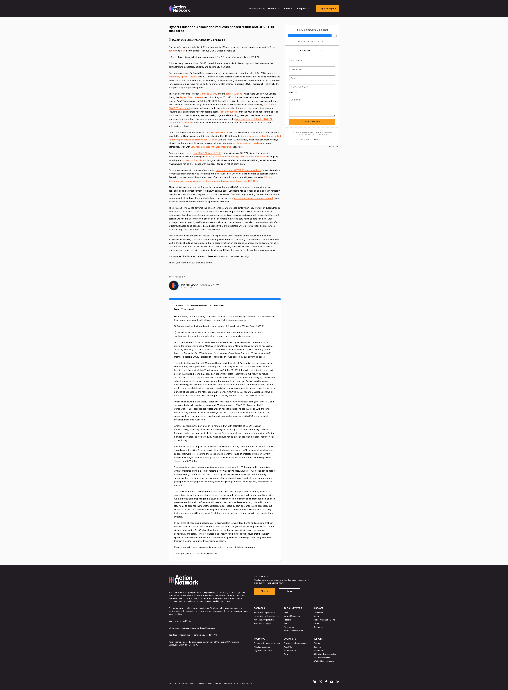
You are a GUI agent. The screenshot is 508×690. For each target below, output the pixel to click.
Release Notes (290, 650)
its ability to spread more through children (227, 156)
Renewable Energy (205, 683)
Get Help (317, 647)
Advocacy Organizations (264, 620)
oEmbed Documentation (324, 661)
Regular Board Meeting (191, 97)
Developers (319, 650)
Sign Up (264, 591)
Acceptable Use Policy (243, 683)
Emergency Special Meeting (183, 76)
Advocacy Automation (293, 630)
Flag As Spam (333, 146)
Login (289, 591)
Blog (286, 654)
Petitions (287, 620)
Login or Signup (328, 8)
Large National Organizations (266, 616)
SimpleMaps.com (207, 628)
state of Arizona (234, 93)
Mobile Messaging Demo (324, 620)
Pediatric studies (257, 156)
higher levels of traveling (248, 143)
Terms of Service (189, 683)
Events (287, 623)
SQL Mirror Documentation (325, 654)
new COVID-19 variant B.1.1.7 (207, 153)
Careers (317, 623)
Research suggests (229, 111)
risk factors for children (194, 160)
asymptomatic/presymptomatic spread (253, 198)
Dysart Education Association (200, 284)
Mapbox (189, 621)
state (183, 50)
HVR (215, 635)
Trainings (317, 643)
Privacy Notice (174, 683)
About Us (288, 647)
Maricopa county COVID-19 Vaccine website (238, 170)
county (172, 50)
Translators (227, 683)
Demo (316, 616)
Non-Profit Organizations (265, 612)
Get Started (318, 612)
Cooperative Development (295, 643)
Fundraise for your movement (267, 643)
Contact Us (318, 627)
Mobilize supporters (262, 647)
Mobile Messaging (292, 616)
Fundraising (289, 627)
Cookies (217, 683)
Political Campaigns (262, 623)
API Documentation (322, 658)
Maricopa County (208, 93)
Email (286, 612)
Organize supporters (263, 650)
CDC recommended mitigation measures (211, 146)
